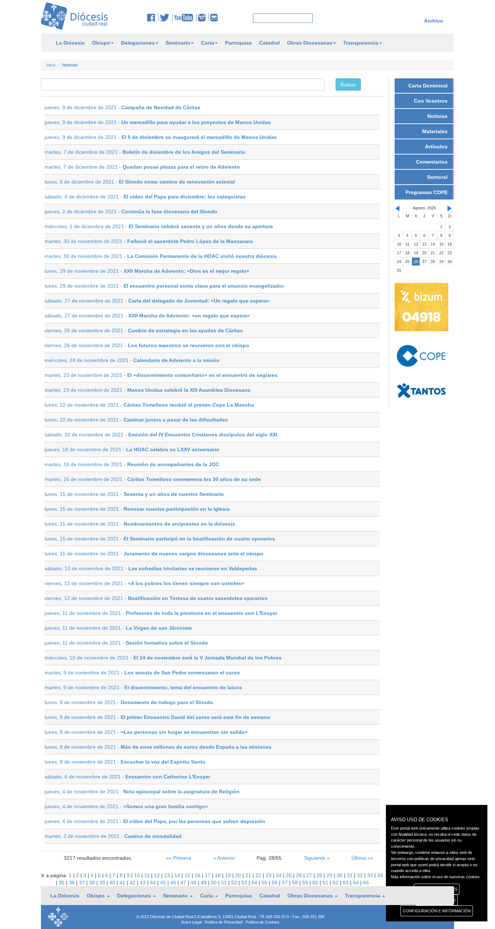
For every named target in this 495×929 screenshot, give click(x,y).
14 (178, 875)
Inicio (50, 65)
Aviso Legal (191, 922)
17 (208, 875)
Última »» (362, 858)
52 (234, 882)
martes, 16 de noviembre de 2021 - (132, 464)
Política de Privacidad (223, 922)
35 (62, 882)
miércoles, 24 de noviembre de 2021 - (132, 360)
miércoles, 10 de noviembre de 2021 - (163, 658)
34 (380, 875)
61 (326, 882)
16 (198, 875)
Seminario (178, 43)
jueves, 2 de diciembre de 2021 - (131, 211)
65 (366, 882)
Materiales (435, 131)
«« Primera (178, 858)
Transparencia (360, 43)
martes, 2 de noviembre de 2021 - (113, 836)
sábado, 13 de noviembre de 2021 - (151, 568)
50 (214, 882)
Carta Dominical (428, 86)
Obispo (101, 43)
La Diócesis (70, 43)
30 (340, 875)
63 (346, 882)
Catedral (269, 43)
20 (238, 875)
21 (249, 875)
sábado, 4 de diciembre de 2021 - (145, 197)
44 (153, 882)
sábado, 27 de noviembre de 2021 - (157, 301)
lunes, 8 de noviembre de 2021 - (129, 702)
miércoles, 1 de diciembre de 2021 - (159, 226)
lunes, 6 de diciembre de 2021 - (140, 182)
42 (133, 882)
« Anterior (224, 858)
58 (295, 882)
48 (194, 882)
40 (113, 882)
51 (224, 882)
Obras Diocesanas (309, 43)
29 (330, 875)
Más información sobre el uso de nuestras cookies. (436, 877)
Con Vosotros (431, 101)
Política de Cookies (262, 922)
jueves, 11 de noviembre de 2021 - (161, 613)
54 (255, 882)
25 (289, 875)
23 (269, 875)
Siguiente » (317, 858)
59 (305, 882)
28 (320, 875)
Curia (207, 43)
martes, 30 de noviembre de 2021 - (149, 241)
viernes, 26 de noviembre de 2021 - (144, 330)
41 (123, 882)
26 (299, 875)
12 (157, 875)
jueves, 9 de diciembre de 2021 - (122, 107)
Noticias (437, 116)
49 (204, 882)
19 (228, 875)
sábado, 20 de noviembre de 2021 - (161, 434)
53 (245, 882)
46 (174, 882)
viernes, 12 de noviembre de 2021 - (144, 583)
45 (163, 882)
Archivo (433, 21)
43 (143, 882)
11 (147, 875)
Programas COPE (426, 192)
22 (259, 875)
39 (103, 882)
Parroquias (238, 43)
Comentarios (432, 162)
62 (336, 882)
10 (137, 875)
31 (350, 875)
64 (356, 882)
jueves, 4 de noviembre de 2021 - (142, 791)
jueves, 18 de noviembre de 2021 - (132, 449)
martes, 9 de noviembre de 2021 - (142, 672)
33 (370, 875)
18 (218, 875)
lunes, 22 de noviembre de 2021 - (149, 405)
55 (265, 882)
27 (309, 875)
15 (188, 875)
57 (285, 882)
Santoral (437, 177)
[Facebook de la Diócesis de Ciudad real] (152, 17)
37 (82, 882)
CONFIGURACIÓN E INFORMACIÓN (437, 911)
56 (275, 882)
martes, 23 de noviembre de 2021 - (161, 375)
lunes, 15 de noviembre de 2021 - (134, 494)
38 (92, 882)
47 (184, 882)
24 (279, 875)
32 (360, 875)
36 (72, 882)
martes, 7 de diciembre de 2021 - (145, 152)
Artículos (436, 146)
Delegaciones (138, 43)
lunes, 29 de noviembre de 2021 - (147, 271)
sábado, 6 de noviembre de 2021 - (127, 777)
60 (316, 882)
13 (167, 875)
